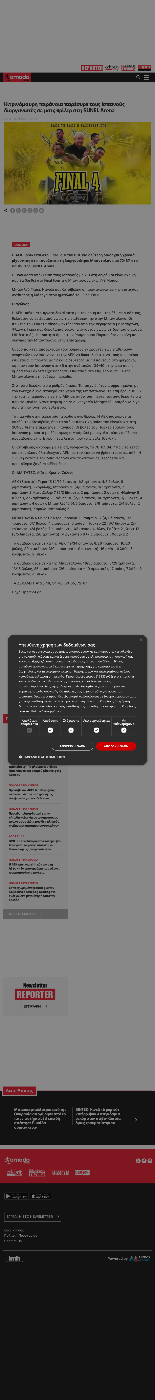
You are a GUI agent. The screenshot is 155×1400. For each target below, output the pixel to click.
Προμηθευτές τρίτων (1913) (85, 676)
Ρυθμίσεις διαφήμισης (115, 701)
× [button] (140, 639)
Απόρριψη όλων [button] (73, 746)
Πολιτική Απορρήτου (46, 711)
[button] (42, 757)
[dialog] (77, 700)
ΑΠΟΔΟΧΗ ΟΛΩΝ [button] (116, 746)
